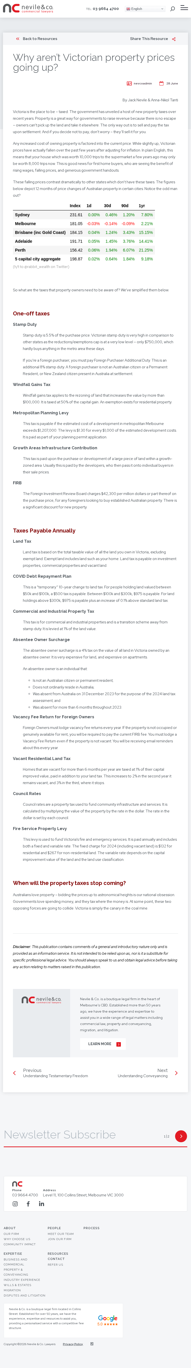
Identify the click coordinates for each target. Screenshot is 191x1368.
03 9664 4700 (106, 8)
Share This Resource (149, 38)
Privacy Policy (73, 1344)
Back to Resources (40, 38)
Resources (58, 1253)
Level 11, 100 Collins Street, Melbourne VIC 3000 (83, 1193)
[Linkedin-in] (41, 1204)
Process (92, 1228)
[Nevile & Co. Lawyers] (28, 11)
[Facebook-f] (28, 1204)
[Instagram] (15, 1204)
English (136, 8)
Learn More (99, 1044)
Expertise (13, 1253)
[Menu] (184, 7)
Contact (56, 1259)
